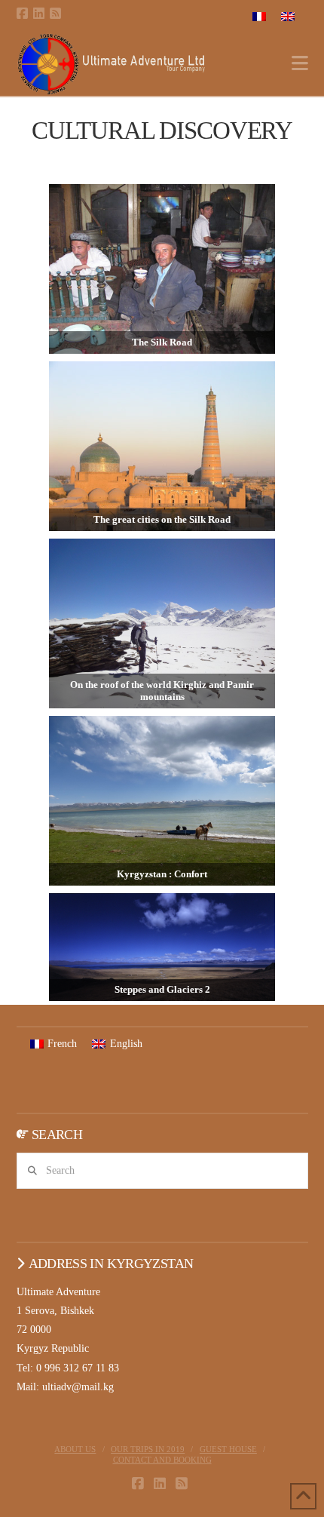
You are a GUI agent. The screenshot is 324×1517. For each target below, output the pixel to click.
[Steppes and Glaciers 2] (162, 945)
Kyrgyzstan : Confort (162, 874)
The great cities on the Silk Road (162, 519)
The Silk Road (162, 342)
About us (75, 1449)
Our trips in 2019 (148, 1449)
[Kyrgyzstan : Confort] (162, 799)
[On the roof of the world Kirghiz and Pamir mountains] (162, 622)
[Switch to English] (288, 16)
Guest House (228, 1449)
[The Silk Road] (162, 267)
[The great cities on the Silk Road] (162, 445)
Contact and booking (162, 1459)
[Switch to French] (259, 16)
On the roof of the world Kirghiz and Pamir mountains (162, 690)
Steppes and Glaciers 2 (162, 989)
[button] (300, 63)
